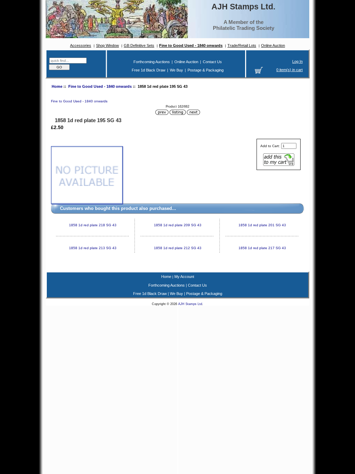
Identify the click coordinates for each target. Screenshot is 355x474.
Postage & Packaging (206, 70)
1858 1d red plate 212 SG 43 (177, 248)
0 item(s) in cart (289, 70)
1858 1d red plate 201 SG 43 (262, 225)
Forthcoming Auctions (151, 62)
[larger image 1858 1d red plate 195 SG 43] (87, 203)
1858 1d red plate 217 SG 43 (262, 248)
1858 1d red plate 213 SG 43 (92, 248)
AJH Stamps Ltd (190, 304)
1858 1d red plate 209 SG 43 (177, 225)
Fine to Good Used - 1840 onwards (100, 86)
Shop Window (107, 45)
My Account (184, 276)
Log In (297, 61)
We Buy (176, 70)
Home (57, 86)
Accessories (80, 45)
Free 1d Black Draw (148, 70)
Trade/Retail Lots (241, 45)
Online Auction (273, 45)
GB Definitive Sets (139, 45)
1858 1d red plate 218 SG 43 (92, 225)
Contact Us (212, 62)
